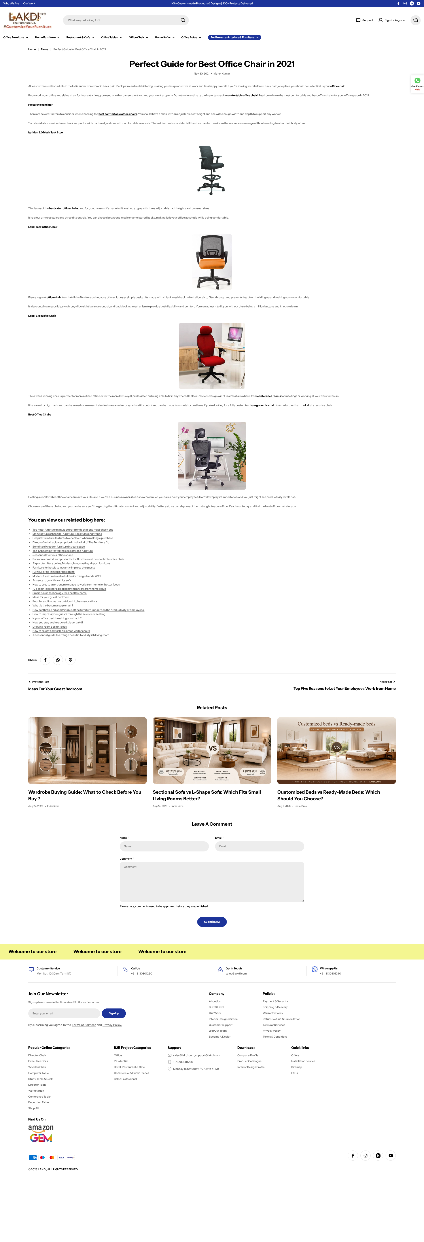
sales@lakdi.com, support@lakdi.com (196, 1055)
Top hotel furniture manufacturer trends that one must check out (72, 529)
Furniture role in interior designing (53, 571)
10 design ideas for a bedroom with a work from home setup (69, 588)
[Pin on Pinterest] (70, 660)
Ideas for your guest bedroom (50, 597)
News (44, 49)
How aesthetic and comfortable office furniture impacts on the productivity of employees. (88, 610)
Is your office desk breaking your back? (56, 618)
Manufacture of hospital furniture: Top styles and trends (67, 533)
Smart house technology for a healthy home (59, 593)
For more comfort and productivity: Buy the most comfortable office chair (78, 559)
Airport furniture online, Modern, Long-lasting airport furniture (71, 563)
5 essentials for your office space (52, 555)
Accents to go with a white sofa (51, 580)
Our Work (29, 3)
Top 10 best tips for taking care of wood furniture (62, 550)
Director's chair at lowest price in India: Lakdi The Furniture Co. (71, 542)
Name (124, 837)
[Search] (183, 20)
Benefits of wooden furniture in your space (58, 546)
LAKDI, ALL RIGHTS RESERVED (58, 1169)
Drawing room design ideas (49, 626)
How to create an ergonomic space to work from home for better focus (76, 584)
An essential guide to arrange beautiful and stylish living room (70, 635)
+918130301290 (183, 1062)
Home (32, 49)
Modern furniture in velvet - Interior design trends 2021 (66, 576)
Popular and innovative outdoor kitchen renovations (64, 601)
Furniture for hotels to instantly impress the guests (63, 567)
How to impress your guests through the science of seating (68, 614)
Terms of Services (84, 1025)
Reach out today (239, 506)
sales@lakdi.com (236, 973)
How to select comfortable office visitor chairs (61, 630)
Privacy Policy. (112, 1025)
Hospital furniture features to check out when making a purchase (72, 538)
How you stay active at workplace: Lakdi (57, 622)
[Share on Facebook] (45, 660)
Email (219, 837)
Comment (127, 858)
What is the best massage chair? (52, 605)
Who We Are (11, 3)
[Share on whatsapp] (58, 660)
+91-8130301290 (141, 973)
